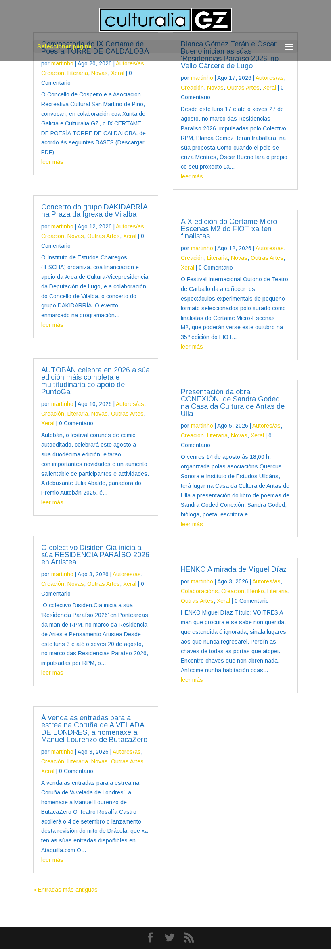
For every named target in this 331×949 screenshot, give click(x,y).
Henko (255, 591)
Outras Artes (103, 236)
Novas (99, 73)
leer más (52, 162)
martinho (62, 63)
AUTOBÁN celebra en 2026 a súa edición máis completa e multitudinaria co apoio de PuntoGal (95, 381)
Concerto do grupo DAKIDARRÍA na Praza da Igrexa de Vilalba (94, 210)
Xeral (117, 73)
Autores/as (130, 63)
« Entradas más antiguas (65, 889)
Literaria (77, 73)
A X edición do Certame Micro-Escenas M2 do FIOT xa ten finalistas (230, 228)
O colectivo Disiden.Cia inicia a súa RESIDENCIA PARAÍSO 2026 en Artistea (95, 554)
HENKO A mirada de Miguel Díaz (234, 569)
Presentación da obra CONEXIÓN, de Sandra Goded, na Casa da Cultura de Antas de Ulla (233, 403)
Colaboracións (199, 591)
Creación (52, 73)
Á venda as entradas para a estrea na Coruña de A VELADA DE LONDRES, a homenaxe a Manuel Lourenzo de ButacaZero (94, 729)
